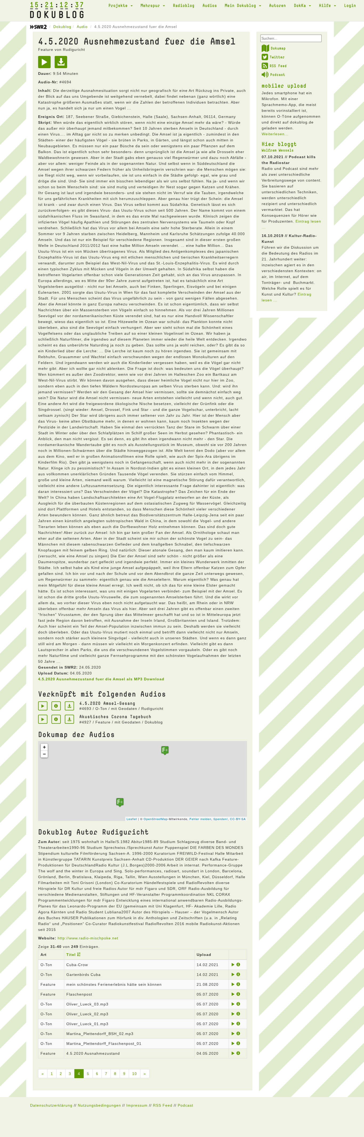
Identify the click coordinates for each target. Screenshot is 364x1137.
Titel (71, 954)
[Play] (45, 64)
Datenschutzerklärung (51, 1105)
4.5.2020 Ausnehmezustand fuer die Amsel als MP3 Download (101, 679)
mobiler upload (284, 85)
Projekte (119, 5)
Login (350, 5)
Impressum (137, 1105)
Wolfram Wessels (278, 150)
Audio (82, 26)
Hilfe (326, 5)
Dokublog (62, 26)
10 (134, 1073)
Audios (210, 5)
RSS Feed (278, 66)
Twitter (277, 57)
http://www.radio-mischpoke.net (88, 938)
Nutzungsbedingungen (99, 1105)
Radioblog (184, 5)
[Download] (62, 64)
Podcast (277, 74)
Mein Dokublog (241, 5)
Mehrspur (151, 5)
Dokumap (278, 48)
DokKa (301, 5)
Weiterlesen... (275, 134)
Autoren (277, 5)
